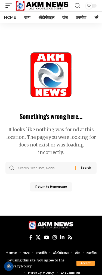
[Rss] (70, 237)
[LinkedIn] (62, 237)
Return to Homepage (51, 186)
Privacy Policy (19, 266)
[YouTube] (46, 237)
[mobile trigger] (10, 5)
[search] (77, 5)
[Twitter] (38, 237)
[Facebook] (31, 237)
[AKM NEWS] (42, 5)
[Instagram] (54, 237)
